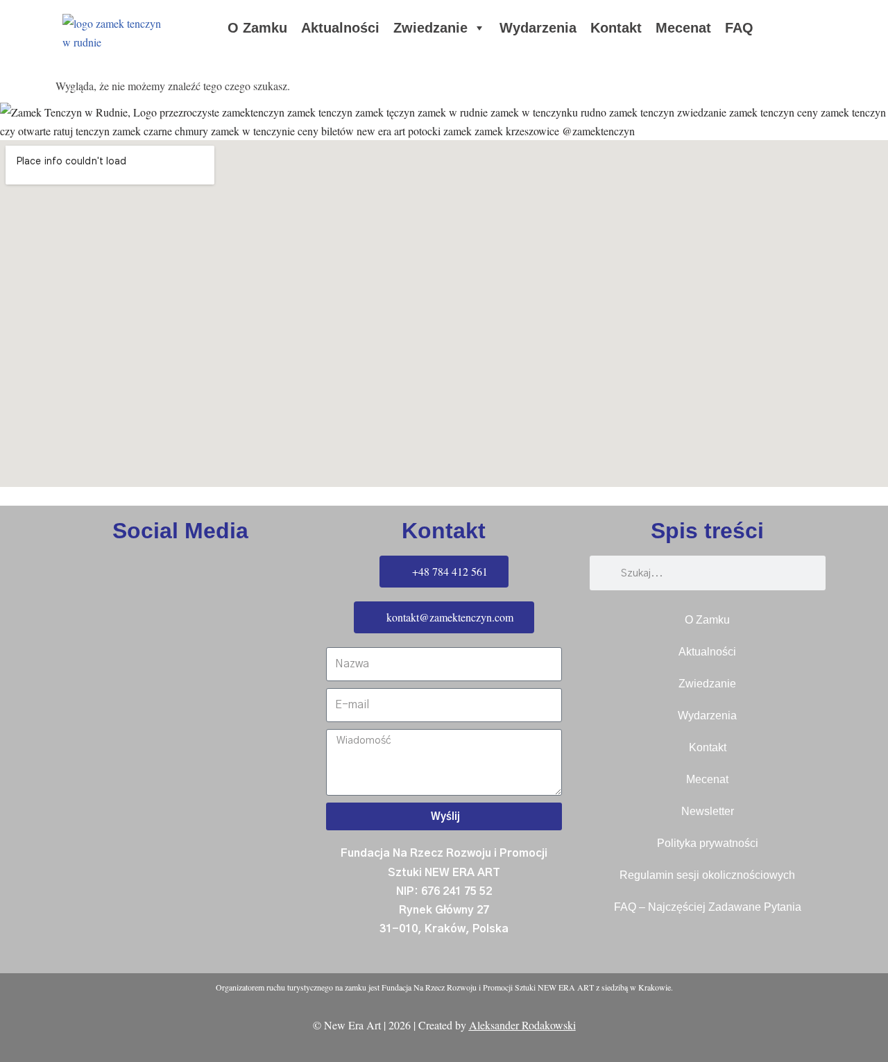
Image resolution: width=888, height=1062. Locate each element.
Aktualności (340, 27)
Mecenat (683, 27)
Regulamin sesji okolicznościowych (707, 875)
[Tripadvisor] (17, 734)
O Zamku (257, 27)
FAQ (739, 27)
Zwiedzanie (430, 27)
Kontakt (616, 27)
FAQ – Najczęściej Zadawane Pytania (707, 907)
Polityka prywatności (707, 843)
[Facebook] (17, 654)
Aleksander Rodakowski (522, 1025)
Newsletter (707, 811)
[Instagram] (17, 694)
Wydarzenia (538, 27)
